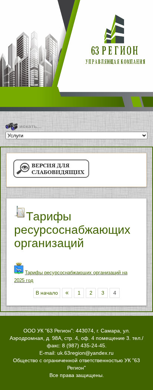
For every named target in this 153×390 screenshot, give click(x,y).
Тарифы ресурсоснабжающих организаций (72, 230)
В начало (47, 293)
